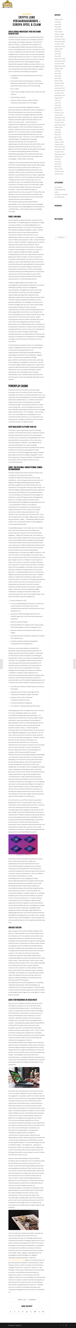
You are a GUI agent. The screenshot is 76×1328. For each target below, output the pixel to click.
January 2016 (59, 144)
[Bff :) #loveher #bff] (57, 229)
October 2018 (59, 63)
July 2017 (58, 100)
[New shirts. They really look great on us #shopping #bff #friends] (57, 224)
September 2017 (60, 95)
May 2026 (58, 27)
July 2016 (58, 130)
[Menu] (59, 4)
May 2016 (58, 134)
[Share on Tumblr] (31, 1311)
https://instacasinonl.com (16, 1260)
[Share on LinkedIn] (27, 1311)
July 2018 (58, 71)
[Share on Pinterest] (23, 1311)
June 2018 (58, 73)
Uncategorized (27, 14)
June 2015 (58, 161)
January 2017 (59, 115)
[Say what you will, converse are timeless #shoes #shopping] (61, 234)
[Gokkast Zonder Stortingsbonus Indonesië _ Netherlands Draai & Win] (1, 664)
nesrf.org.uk (58, 187)
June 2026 (58, 24)
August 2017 (59, 98)
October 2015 (59, 152)
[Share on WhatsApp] (19, 1311)
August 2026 (59, 19)
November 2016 (60, 120)
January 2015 (59, 174)
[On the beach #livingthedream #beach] (61, 229)
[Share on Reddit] (39, 1311)
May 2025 (58, 56)
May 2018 (58, 76)
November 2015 (60, 149)
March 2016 (58, 139)
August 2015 (59, 156)
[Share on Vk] (35, 1311)
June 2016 (58, 132)
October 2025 (59, 44)
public (57, 192)
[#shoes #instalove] (57, 233)
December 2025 (60, 39)
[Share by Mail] (43, 1311)
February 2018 (59, 83)
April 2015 (58, 166)
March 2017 (58, 110)
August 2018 (59, 68)
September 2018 (60, 66)
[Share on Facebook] (11, 1311)
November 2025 (60, 41)
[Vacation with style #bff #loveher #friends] (61, 224)
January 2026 (59, 36)
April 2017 (58, 107)
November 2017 (60, 90)
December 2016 (60, 117)
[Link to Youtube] (73, 4)
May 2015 (58, 164)
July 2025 (58, 51)
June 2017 (58, 103)
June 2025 (58, 54)
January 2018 (59, 85)
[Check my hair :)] (65, 233)
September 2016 (60, 125)
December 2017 (60, 88)
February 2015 (59, 171)
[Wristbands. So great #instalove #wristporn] (65, 229)
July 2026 (58, 22)
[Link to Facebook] (67, 4)
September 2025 (60, 46)
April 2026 (58, 29)
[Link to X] (70, 4)
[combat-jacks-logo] (7, 4)
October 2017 (59, 93)
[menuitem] (59, 4)
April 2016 (58, 137)
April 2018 (58, 78)
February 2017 (59, 112)
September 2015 (60, 154)
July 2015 (58, 159)
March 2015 (58, 169)
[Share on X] (15, 1311)
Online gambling (60, 189)
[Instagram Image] (65, 224)
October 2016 (59, 122)
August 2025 (59, 49)
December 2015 (60, 147)
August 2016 (59, 127)
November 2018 (60, 61)
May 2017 (58, 105)
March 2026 (58, 31)
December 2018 (60, 58)
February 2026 (59, 34)
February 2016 (59, 142)
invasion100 (33, 1300)
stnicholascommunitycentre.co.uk (65, 194)
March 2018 (58, 81)
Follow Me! (61, 237)
